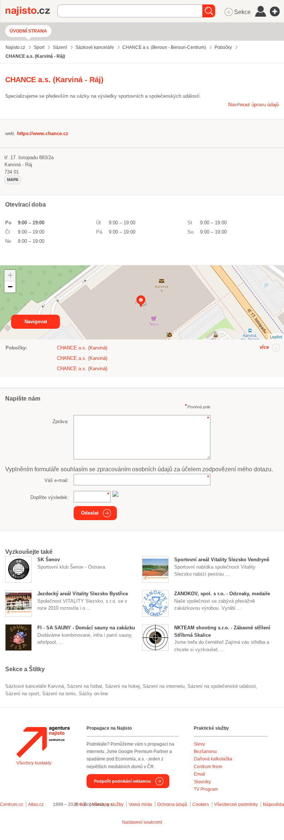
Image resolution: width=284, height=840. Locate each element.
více (264, 347)
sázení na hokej (122, 686)
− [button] (10, 286)
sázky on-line (93, 693)
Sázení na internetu (164, 686)
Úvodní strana (28, 31)
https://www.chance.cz (42, 133)
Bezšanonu (205, 751)
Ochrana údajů (172, 804)
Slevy (199, 744)
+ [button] (10, 275)
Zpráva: (61, 421)
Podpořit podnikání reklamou (122, 781)
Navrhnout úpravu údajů (253, 104)
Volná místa (140, 804)
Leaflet (276, 336)
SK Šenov (48, 559)
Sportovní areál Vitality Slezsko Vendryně (221, 559)
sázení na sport (22, 693)
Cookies (200, 804)
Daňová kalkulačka (213, 759)
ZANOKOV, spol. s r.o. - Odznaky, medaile (222, 593)
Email (199, 774)
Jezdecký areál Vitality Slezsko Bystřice (82, 593)
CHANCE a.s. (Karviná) (82, 348)
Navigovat (35, 321)
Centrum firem (208, 766)
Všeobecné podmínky (236, 804)
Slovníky (202, 781)
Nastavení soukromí (142, 822)
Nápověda (273, 804)
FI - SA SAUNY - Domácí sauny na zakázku (86, 627)
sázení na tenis (59, 693)
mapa (12, 179)
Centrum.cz (11, 804)
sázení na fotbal (84, 686)
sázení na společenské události (221, 686)
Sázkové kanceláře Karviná (34, 686)
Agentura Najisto (43, 741)
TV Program (206, 789)
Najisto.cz (31, 11)
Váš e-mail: (56, 480)
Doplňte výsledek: (49, 497)
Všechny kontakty (33, 763)
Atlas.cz (36, 804)
